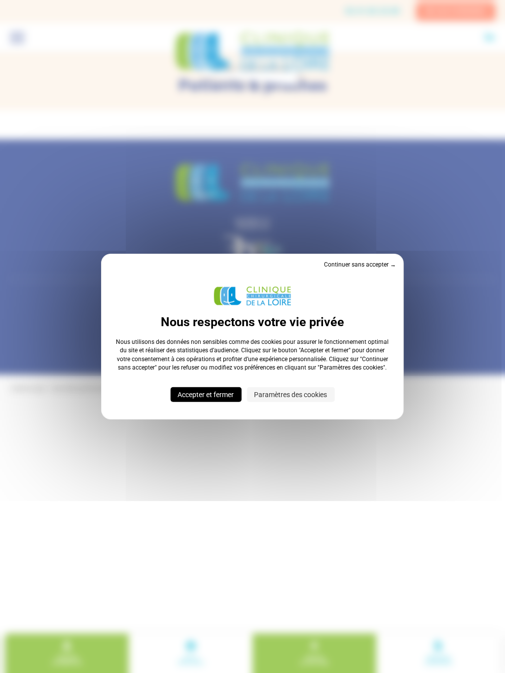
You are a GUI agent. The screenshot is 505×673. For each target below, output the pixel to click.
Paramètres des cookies (290, 394)
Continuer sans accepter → (360, 264)
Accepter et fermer (206, 394)
